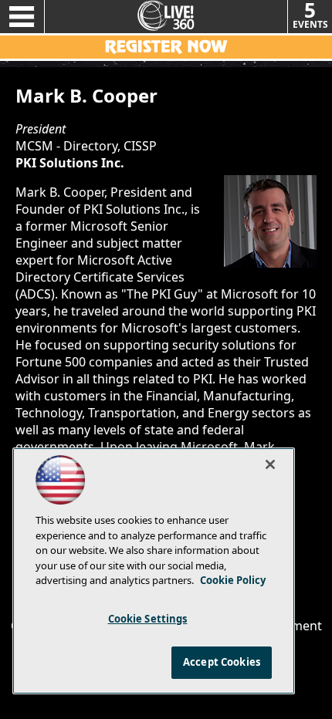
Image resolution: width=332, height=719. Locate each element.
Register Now (166, 47)
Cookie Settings (148, 619)
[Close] (270, 464)
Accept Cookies (221, 662)
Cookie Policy (233, 580)
